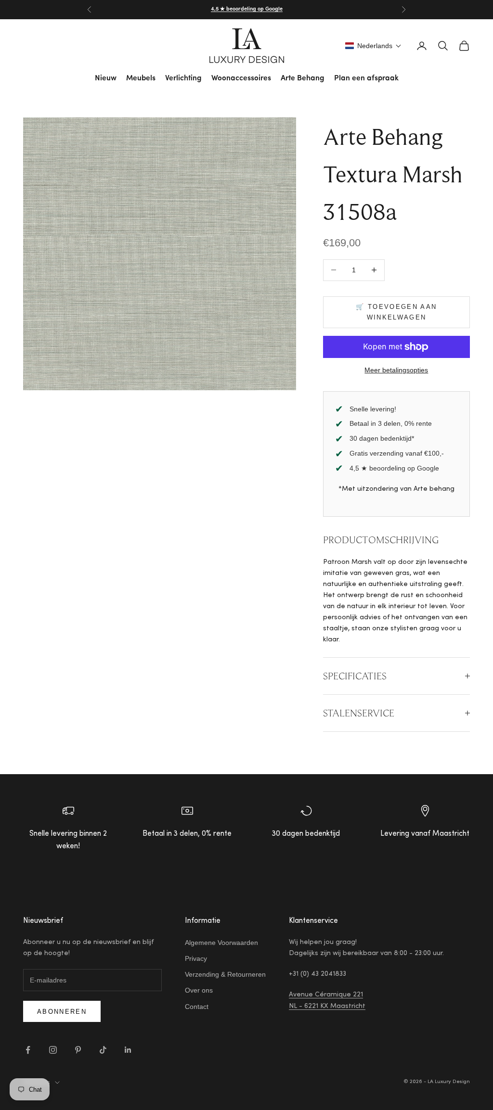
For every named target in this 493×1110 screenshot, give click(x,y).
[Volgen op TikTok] (103, 1050)
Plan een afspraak (366, 78)
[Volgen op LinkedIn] (128, 1050)
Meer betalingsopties (396, 370)
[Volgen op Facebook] (28, 1050)
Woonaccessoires (241, 78)
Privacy (196, 958)
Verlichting (183, 78)
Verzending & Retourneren (225, 974)
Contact (196, 1006)
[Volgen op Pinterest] (78, 1050)
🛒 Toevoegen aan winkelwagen (396, 311)
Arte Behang (302, 78)
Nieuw (106, 78)
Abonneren (62, 1011)
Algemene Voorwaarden (221, 942)
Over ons (199, 990)
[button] (373, 45)
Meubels (141, 78)
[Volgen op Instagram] (53, 1050)
